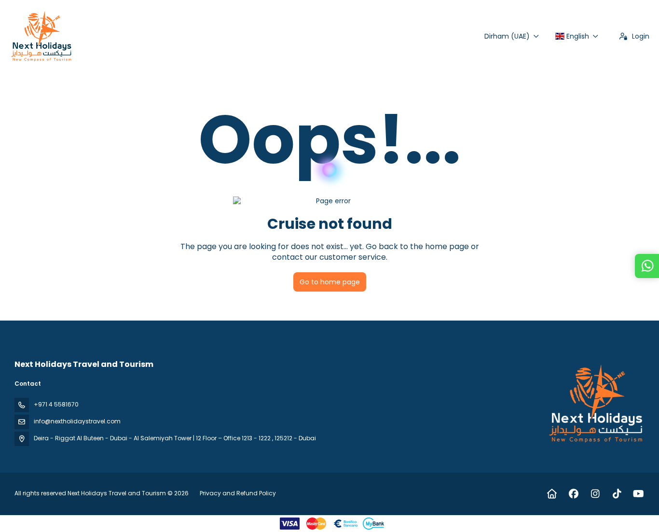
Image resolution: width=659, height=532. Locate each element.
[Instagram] (595, 494)
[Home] (552, 494)
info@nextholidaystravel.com (77, 421)
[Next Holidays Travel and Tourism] (596, 404)
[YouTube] (638, 494)
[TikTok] (617, 494)
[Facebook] (573, 494)
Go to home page (330, 282)
